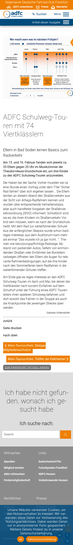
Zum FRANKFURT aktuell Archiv (27, 367)
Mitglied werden (14, 467)
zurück (7, 321)
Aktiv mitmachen (14, 474)
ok (20, 539)
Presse (44, 6)
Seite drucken (12, 328)
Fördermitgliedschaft (17, 480)
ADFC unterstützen (23, 6)
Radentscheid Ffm (50, 461)
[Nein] (68, 525)
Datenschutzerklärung (42, 539)
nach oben (10, 335)
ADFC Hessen (47, 474)
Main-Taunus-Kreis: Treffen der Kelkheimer (36, 359)
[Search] (65, 434)
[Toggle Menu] (66, 14)
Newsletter (61, 6)
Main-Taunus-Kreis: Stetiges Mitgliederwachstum (24, 348)
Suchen (41, 14)
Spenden (9, 461)
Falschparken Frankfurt (53, 467)
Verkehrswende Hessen (53, 480)
